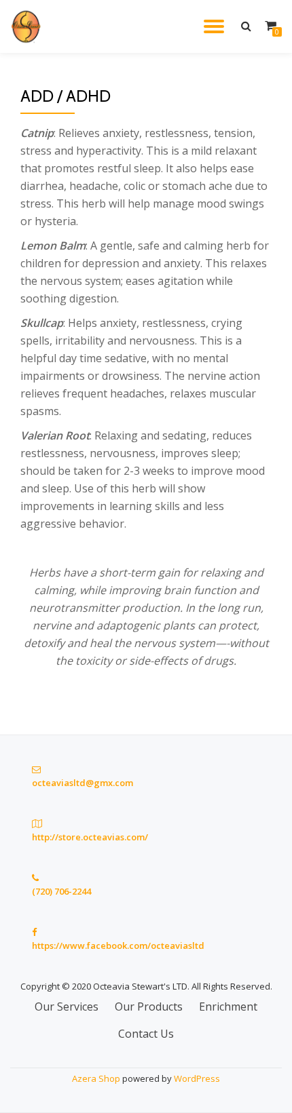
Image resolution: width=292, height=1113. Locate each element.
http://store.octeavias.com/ (90, 837)
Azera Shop (96, 1078)
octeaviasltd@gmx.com (82, 783)
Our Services (66, 1006)
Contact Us (146, 1033)
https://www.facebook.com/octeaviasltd (118, 945)
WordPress (197, 1078)
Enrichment (228, 1006)
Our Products (149, 1006)
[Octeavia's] (29, 26)
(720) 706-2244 (61, 891)
